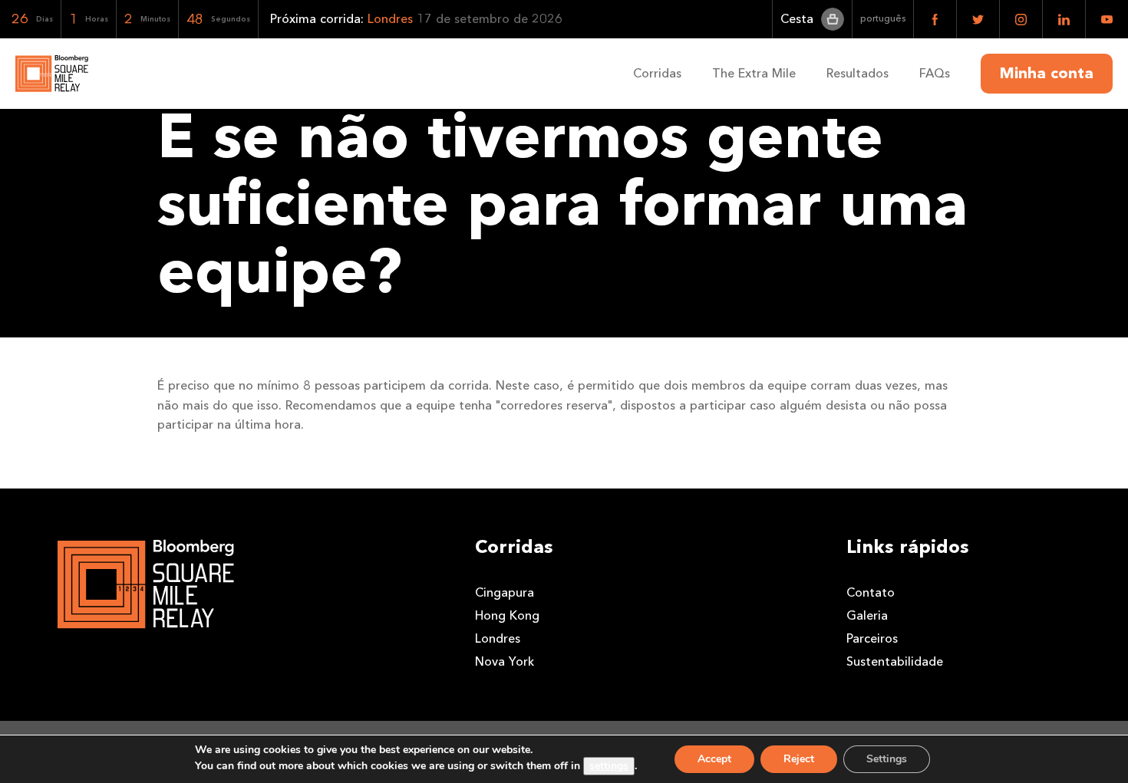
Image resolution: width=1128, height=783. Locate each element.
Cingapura (504, 592)
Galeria (867, 615)
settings (608, 765)
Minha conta (1046, 74)
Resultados (857, 73)
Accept (714, 759)
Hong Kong (507, 615)
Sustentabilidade (894, 661)
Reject (798, 759)
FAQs (934, 73)
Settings (886, 759)
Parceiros (872, 638)
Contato (870, 592)
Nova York (504, 661)
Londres (497, 638)
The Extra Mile (754, 73)
